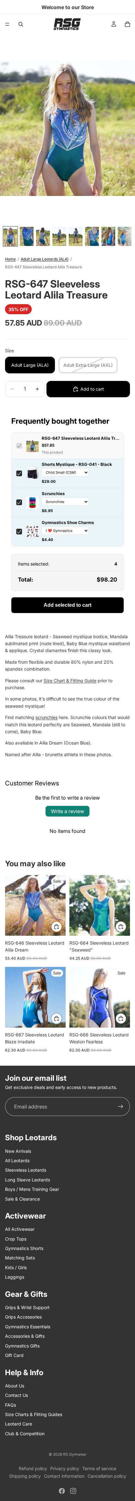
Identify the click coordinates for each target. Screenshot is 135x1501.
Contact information (64, 1476)
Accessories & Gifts (25, 1336)
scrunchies (46, 717)
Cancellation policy (107, 1476)
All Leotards (17, 1160)
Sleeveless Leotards (25, 1170)
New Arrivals (18, 1151)
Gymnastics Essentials (27, 1326)
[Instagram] (73, 1491)
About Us (14, 1385)
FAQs (10, 1405)
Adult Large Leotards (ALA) (44, 259)
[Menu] (7, 24)
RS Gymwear (75, 1454)
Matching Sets (20, 1258)
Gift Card (14, 1355)
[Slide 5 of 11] (76, 236)
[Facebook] (62, 1491)
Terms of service (99, 1468)
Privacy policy (64, 1468)
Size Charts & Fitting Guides (33, 1414)
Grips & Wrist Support (27, 1307)
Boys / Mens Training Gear (32, 1189)
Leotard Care (18, 1423)
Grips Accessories (23, 1317)
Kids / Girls (16, 1267)
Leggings (14, 1277)
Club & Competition (25, 1433)
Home (10, 259)
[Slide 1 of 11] (10, 236)
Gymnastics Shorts (24, 1248)
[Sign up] (120, 1106)
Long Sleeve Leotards (27, 1179)
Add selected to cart (67, 605)
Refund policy (33, 1468)
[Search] (21, 24)
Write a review (67, 811)
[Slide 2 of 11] (27, 236)
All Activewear (20, 1229)
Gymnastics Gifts (22, 1345)
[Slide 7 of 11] (108, 236)
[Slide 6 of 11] (92, 236)
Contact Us (16, 1395)
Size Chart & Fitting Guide (70, 680)
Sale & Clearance (22, 1199)
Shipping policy (25, 1476)
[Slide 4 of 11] (59, 236)
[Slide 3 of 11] (43, 236)
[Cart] (127, 24)
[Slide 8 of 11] (125, 236)
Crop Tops (15, 1239)
